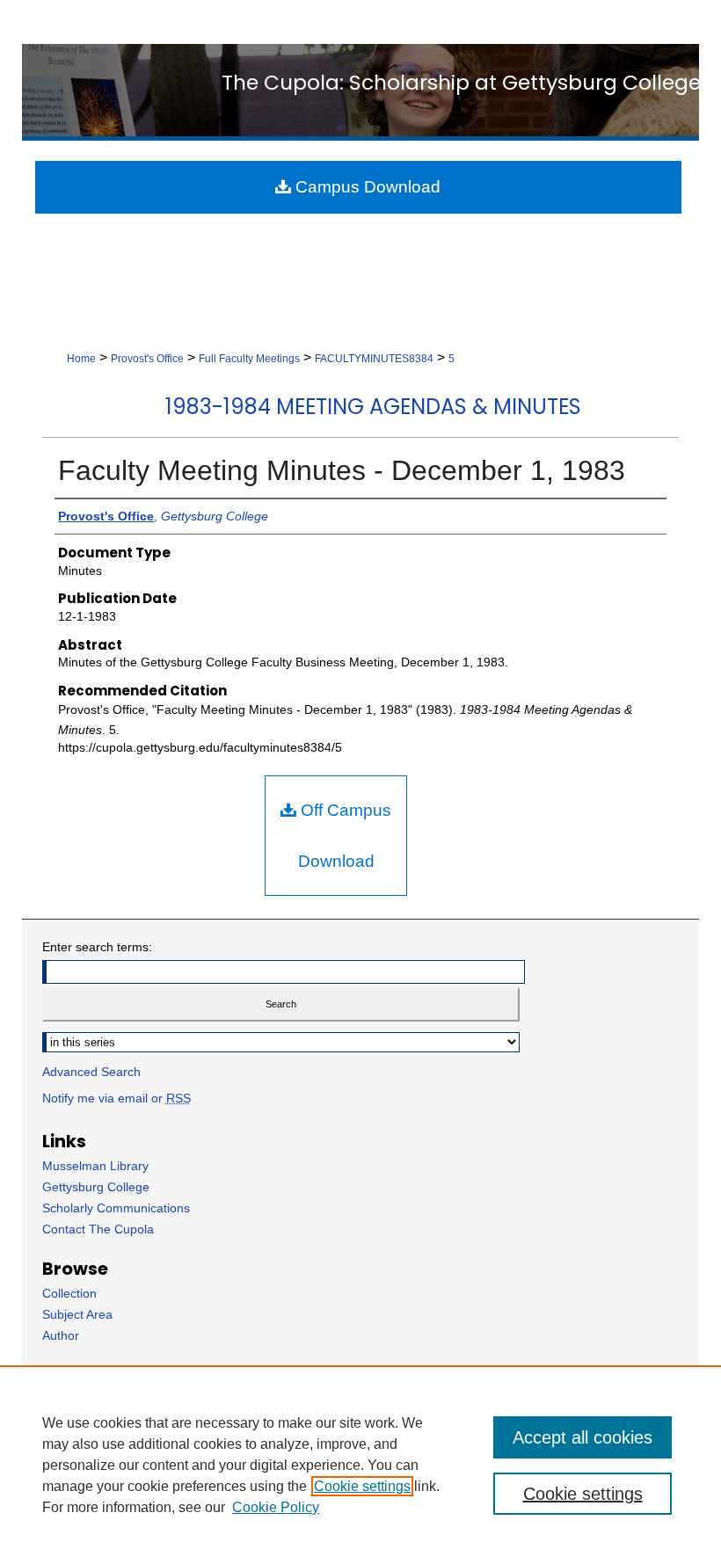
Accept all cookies (582, 1437)
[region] (360, 1464)
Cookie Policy (275, 1507)
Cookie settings (362, 1486)
